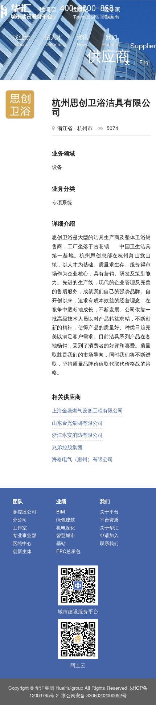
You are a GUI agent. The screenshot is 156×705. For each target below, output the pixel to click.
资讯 (82, 40)
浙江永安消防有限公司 (77, 434)
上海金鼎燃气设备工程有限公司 (87, 410)
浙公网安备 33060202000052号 (94, 695)
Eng (143, 62)
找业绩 (21, 40)
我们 (111, 40)
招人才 (53, 40)
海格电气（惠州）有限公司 (82, 459)
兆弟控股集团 (67, 447)
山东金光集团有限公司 (77, 422)
